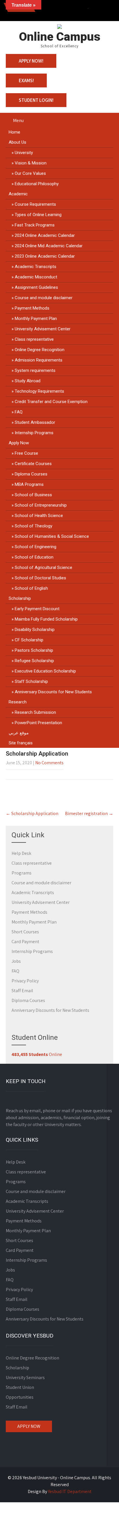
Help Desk (21, 853)
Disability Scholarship (35, 629)
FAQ (19, 412)
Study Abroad (27, 380)
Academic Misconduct (36, 277)
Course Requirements (35, 204)
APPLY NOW (28, 1426)
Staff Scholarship (31, 681)
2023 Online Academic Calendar (45, 256)
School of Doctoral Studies (40, 577)
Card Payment (25, 942)
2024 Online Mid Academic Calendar (49, 245)
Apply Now (19, 442)
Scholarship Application (32, 813)
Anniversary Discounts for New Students (53, 691)
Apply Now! (31, 61)
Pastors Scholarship (34, 650)
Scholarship (20, 598)
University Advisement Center (42, 329)
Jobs (16, 961)
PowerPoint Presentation (38, 722)
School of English (31, 588)
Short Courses (25, 932)
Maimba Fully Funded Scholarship (46, 619)
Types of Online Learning (38, 214)
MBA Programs (29, 484)
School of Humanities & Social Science (52, 536)
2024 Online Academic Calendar (45, 235)
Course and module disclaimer (43, 297)
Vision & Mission (31, 163)
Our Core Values (30, 173)
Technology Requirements (39, 391)
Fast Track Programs (35, 225)
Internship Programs (34, 432)
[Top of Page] (102, 1520)
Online (37, 1054)
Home (14, 132)
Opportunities (20, 1397)
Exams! (26, 80)
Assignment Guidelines (36, 287)
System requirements (35, 370)
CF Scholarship (29, 640)
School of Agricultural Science (43, 567)
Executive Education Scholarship (45, 671)
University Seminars (25, 1377)
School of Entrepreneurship (41, 505)
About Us (17, 142)
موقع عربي (19, 732)
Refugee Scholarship (34, 660)
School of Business (33, 494)
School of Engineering (35, 546)
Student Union (20, 1387)
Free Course (26, 453)
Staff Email (22, 991)
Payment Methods (32, 308)
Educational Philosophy (37, 183)
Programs (21, 873)
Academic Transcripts (35, 266)
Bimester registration (89, 813)
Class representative (34, 339)
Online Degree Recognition (39, 349)
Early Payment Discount (37, 608)
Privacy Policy (25, 981)
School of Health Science (39, 515)
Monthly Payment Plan (36, 318)
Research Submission (35, 712)
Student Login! (36, 100)
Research (18, 702)
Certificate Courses (33, 463)
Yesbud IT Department (70, 1491)
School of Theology (33, 526)
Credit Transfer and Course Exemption (51, 401)
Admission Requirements (38, 360)
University (24, 152)
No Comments (49, 763)
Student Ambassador (35, 422)
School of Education (34, 557)
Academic (18, 193)
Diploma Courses (31, 474)
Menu (18, 120)
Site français (21, 743)
